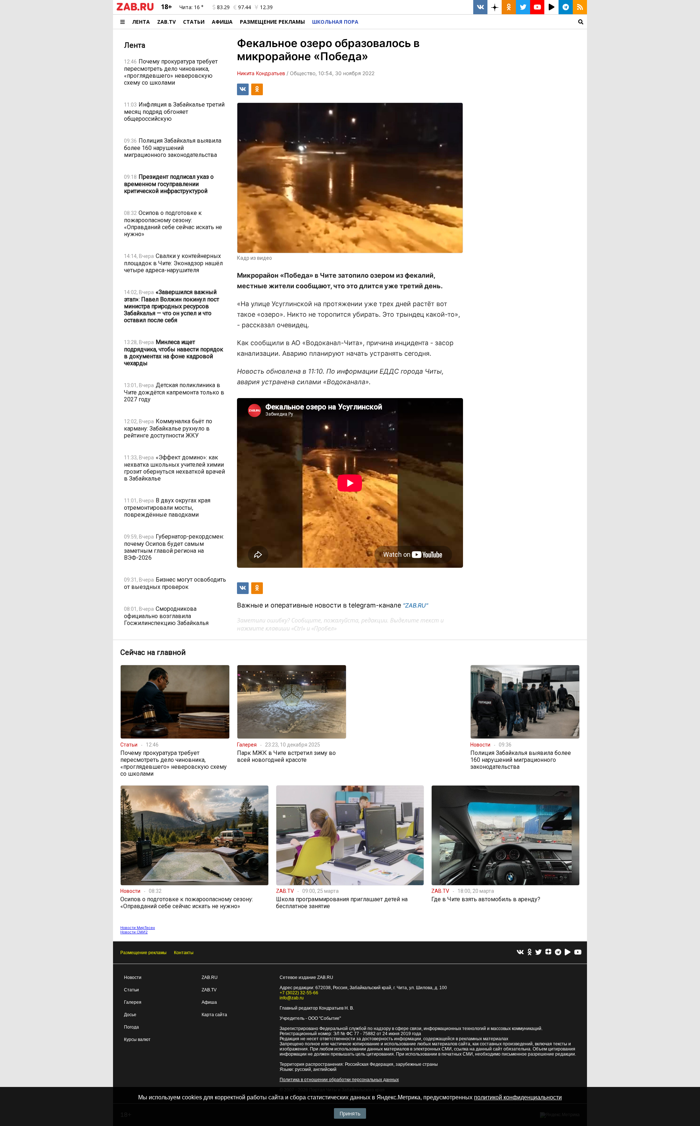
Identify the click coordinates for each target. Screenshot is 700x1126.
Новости (132, 977)
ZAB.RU (210, 977)
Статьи (194, 21)
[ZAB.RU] (135, 9)
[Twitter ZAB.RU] (523, 7)
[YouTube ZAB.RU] (537, 7)
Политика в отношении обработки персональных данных (339, 1079)
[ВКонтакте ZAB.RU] (480, 7)
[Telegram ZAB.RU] (566, 7)
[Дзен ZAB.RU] (494, 7)
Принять (350, 1113)
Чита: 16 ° (191, 7)
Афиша (222, 21)
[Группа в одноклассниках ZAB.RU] (509, 7)
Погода (131, 1027)
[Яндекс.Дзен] (548, 952)
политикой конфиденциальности (518, 1097)
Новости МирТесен (137, 927)
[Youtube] (577, 952)
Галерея (132, 1002)
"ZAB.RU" (415, 605)
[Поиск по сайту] (474, 22)
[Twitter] (538, 952)
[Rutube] (567, 952)
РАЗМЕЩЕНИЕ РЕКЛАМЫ (272, 21)
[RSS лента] (580, 7)
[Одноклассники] (529, 952)
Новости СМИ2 (134, 932)
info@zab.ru (292, 997)
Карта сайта (214, 1014)
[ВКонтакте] (520, 952)
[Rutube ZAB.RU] (551, 7)
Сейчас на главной (153, 652)
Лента (141, 21)
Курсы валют (137, 1039)
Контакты (184, 952)
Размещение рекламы (143, 952)
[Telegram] (558, 952)
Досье (130, 1014)
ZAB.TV (166, 21)
